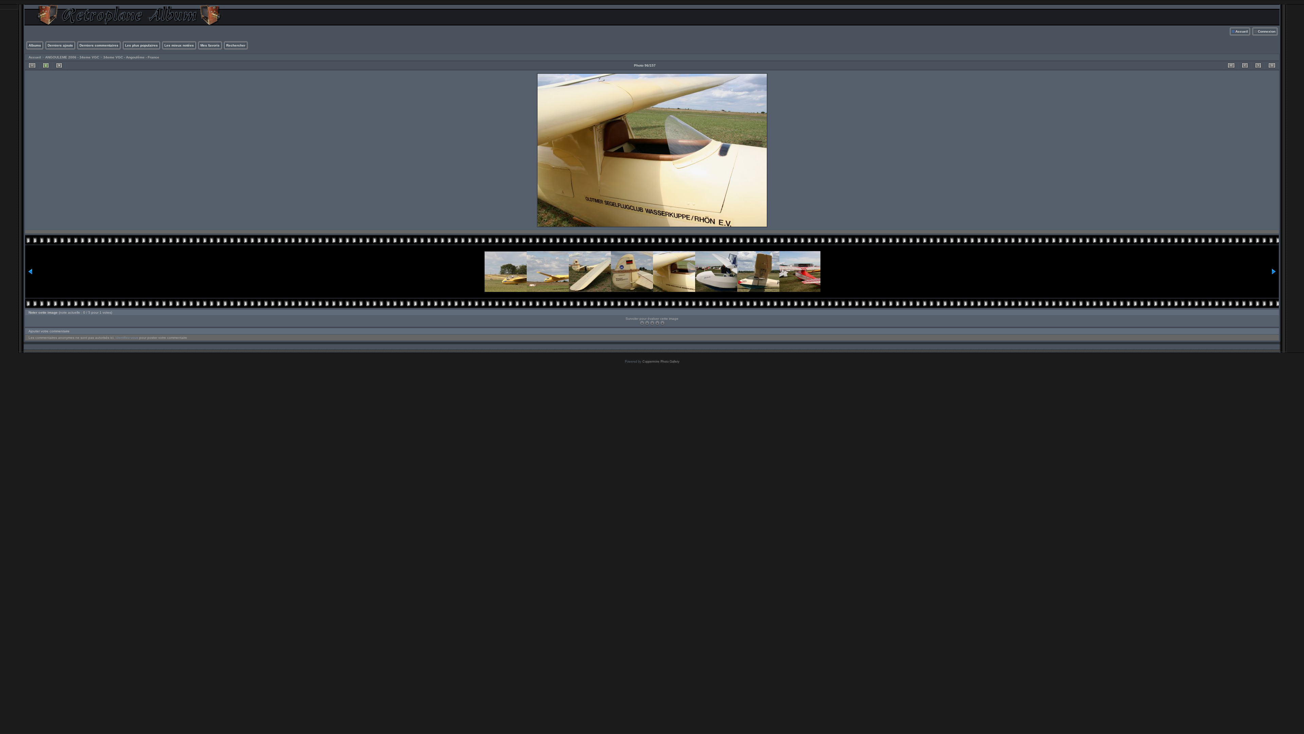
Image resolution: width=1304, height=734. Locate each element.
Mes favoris (210, 45)
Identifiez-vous (126, 337)
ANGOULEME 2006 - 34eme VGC (72, 57)
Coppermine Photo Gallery (661, 361)
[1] (642, 323)
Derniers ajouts (60, 45)
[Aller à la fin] (1272, 65)
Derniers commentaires (99, 45)
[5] (662, 323)
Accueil (1241, 31)
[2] (647, 323)
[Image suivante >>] (1258, 65)
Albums (35, 45)
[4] (657, 323)
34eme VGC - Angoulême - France (131, 57)
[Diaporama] (59, 65)
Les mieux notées (179, 45)
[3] (652, 323)
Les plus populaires (141, 45)
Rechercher (236, 45)
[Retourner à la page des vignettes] (32, 65)
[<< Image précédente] (1244, 65)
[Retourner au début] (1231, 65)
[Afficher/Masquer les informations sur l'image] (45, 65)
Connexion (1266, 31)
